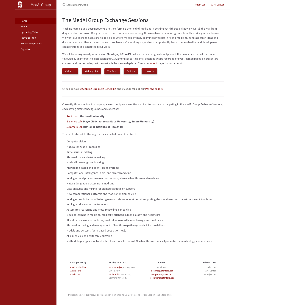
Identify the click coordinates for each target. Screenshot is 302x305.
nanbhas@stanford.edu (162, 270)
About (24, 26)
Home (24, 20)
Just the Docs (87, 294)
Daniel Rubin (114, 274)
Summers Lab (75, 127)
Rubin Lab (200, 4)
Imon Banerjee (115, 267)
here (170, 294)
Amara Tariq (75, 270)
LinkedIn (149, 71)
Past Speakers (154, 89)
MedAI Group (41, 4)
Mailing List (91, 71)
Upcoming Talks (29, 32)
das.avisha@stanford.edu (162, 277)
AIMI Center (217, 4)
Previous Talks (28, 37)
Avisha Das (75, 274)
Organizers (27, 49)
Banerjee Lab (74, 121)
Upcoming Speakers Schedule (98, 89)
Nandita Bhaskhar (78, 267)
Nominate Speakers (31, 43)
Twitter (130, 71)
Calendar (70, 71)
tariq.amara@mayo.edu (162, 274)
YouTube (112, 71)
